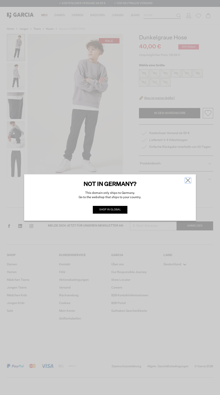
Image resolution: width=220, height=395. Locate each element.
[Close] (188, 180)
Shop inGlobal (110, 209)
